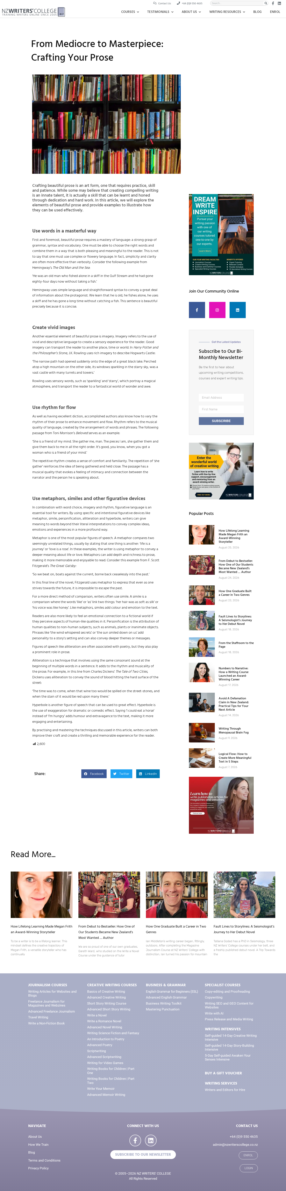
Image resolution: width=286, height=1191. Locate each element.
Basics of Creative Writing (106, 991)
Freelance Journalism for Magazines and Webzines (46, 1003)
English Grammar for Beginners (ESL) (172, 991)
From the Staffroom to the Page (236, 645)
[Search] (265, 3)
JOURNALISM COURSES (47, 985)
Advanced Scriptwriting (104, 1057)
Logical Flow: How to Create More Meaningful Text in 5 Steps (235, 758)
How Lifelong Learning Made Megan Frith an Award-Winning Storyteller (234, 536)
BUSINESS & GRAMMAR (166, 985)
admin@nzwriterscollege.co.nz (235, 1145)
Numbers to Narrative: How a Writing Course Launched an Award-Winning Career (233, 674)
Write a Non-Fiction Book (46, 1023)
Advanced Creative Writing (106, 997)
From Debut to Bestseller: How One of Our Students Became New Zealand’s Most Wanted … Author (236, 566)
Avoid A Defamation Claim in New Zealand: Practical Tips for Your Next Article (234, 704)
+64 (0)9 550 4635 (244, 1137)
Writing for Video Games (105, 1063)
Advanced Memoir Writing (106, 1095)
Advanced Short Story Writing (108, 1009)
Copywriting (214, 997)
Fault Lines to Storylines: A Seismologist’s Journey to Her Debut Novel (235, 620)
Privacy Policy (38, 1168)
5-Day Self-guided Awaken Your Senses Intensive (228, 1058)
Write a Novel (97, 1015)
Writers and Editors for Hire (225, 1090)
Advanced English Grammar (166, 997)
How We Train (38, 1145)
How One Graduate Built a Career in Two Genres (235, 593)
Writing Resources (225, 12)
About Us (189, 12)
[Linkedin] (238, 310)
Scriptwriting (96, 1051)
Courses (128, 12)
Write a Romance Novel (104, 1021)
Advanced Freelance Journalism (51, 1011)
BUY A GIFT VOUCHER (223, 1073)
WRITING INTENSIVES (223, 1029)
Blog (257, 12)
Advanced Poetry (99, 1045)
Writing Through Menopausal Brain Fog (234, 730)
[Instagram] (217, 310)
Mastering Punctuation (162, 1009)
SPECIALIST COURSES (222, 985)
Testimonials (158, 12)
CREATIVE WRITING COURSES (112, 985)
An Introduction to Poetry (105, 1039)
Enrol (275, 12)
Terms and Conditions (44, 1160)
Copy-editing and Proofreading (227, 991)
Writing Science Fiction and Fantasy (113, 1033)
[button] (94, 773)
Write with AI (214, 1013)
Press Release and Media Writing (229, 1019)
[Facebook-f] (197, 310)
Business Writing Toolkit (164, 1003)
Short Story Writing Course (106, 1003)
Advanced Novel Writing (104, 1027)
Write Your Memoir (101, 1089)
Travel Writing (38, 1017)
